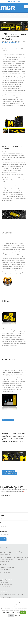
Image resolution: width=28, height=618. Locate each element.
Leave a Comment (14, 42)
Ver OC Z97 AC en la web (8, 471)
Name (2, 515)
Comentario (5, 495)
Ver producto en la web (8, 419)
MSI (7, 42)
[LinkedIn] (14, 2)
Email (2, 523)
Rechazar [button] (11, 615)
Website (3, 531)
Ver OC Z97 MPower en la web (9, 473)
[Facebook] (9, 2)
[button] (26, 6)
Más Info (17, 615)
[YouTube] (16, 2)
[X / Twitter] (11, 2)
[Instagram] (19, 2)
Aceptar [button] (23, 612)
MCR (4, 42)
